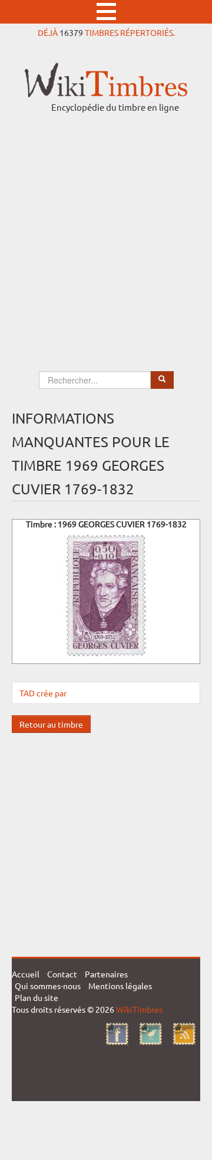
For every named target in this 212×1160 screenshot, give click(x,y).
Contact (62, 974)
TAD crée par (43, 693)
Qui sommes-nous (48, 985)
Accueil (25, 974)
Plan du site (36, 997)
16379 (71, 32)
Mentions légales (120, 985)
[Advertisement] (106, 231)
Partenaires (106, 974)
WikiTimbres (139, 1009)
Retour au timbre (51, 724)
